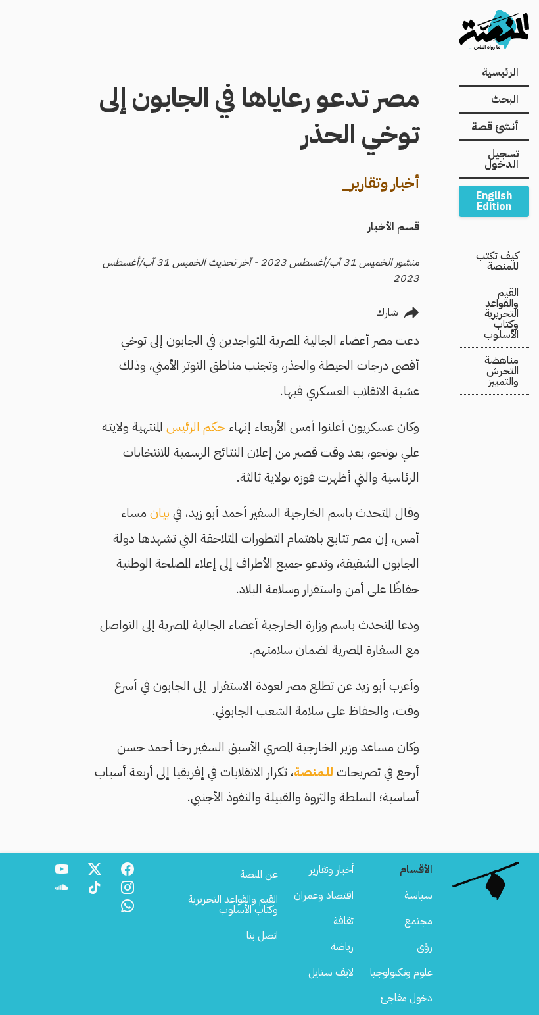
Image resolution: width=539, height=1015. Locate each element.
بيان (160, 512)
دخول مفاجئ (407, 998)
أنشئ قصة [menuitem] (495, 127)
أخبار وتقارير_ (380, 183)
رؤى (425, 946)
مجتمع (418, 921)
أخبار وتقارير (331, 870)
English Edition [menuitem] (494, 201)
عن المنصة (259, 874)
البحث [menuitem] (505, 99)
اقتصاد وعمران (324, 895)
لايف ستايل (331, 972)
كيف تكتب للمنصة (497, 261)
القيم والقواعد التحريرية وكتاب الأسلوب (501, 314)
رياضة (342, 946)
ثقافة (343, 921)
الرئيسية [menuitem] (500, 72)
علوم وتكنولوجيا (401, 972)
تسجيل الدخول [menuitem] (501, 159)
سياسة (418, 895)
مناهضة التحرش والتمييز (501, 371)
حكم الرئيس (197, 426)
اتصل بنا (262, 935)
